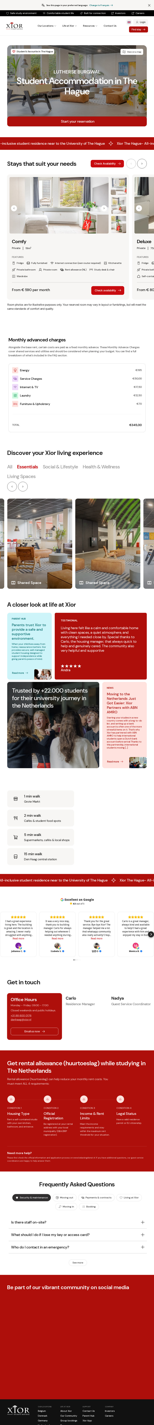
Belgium (42, 1411)
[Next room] (142, 163)
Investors (120, 13)
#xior (27, 1360)
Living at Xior (131, 1197)
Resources (89, 25)
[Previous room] (131, 163)
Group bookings (68, 1420)
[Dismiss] (149, 5)
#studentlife (14, 1362)
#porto (40, 1360)
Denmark (42, 1415)
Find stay (136, 29)
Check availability (105, 290)
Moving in (68, 1206)
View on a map (134, 51)
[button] (14, 208)
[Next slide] (23, 486)
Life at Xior (68, 25)
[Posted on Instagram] (99, 1372)
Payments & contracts (98, 1197)
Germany (43, 1420)
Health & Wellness (101, 467)
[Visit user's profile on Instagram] (62, 1372)
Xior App (87, 1420)
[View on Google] (18, 946)
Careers (140, 13)
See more (77, 1262)
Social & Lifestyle (60, 467)
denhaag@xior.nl (21, 1019)
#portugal (33, 1360)
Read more (18, 672)
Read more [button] (18, 938)
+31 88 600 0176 (21, 1015)
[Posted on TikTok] (49, 1372)
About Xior (66, 1411)
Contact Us (110, 25)
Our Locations (45, 25)
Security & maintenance (34, 1197)
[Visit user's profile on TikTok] (11, 1372)
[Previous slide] (12, 486)
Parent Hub (88, 1415)
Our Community (68, 1415)
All (9, 467)
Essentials (27, 467)
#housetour (24, 1362)
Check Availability (105, 163)
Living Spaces (21, 476)
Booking (91, 1206)
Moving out (66, 1197)
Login (143, 22)
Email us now (32, 1031)
